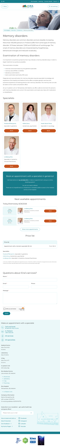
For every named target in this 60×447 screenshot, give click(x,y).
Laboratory (7, 378)
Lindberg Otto (8, 157)
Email (5, 283)
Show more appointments (30, 229)
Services (13, 30)
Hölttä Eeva (26, 123)
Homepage (7, 30)
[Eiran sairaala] (28, 6)
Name (5, 276)
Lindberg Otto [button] (28, 208)
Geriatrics (19, 30)
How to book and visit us (8, 418)
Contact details (48, 1)
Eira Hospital (34, 1)
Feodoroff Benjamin (10, 123)
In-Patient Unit (8, 391)
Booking (41, 1)
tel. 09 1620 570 (23, 180)
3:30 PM (9, 221)
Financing (6, 383)
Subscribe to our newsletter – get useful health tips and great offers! (16, 408)
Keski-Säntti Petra (46, 123)
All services (8, 336)
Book (11, 130)
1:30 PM (10, 211)
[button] (3, 1)
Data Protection (6, 421)
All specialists (9, 340)
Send (6, 313)
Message (6, 290)
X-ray (5, 381)
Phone (33, 283)
